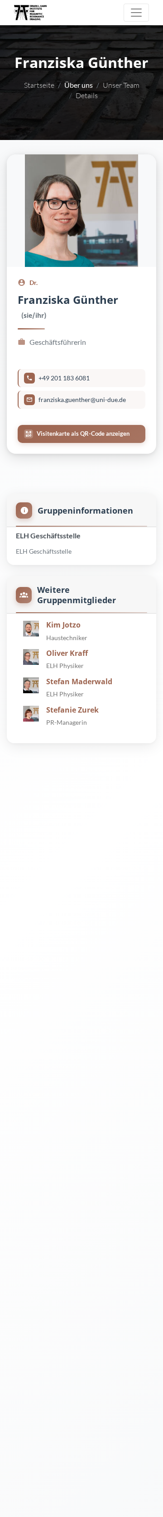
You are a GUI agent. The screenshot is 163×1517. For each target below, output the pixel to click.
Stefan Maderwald (79, 681)
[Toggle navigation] (136, 13)
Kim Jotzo (63, 625)
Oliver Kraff (67, 653)
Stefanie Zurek (72, 710)
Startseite (39, 85)
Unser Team (121, 85)
